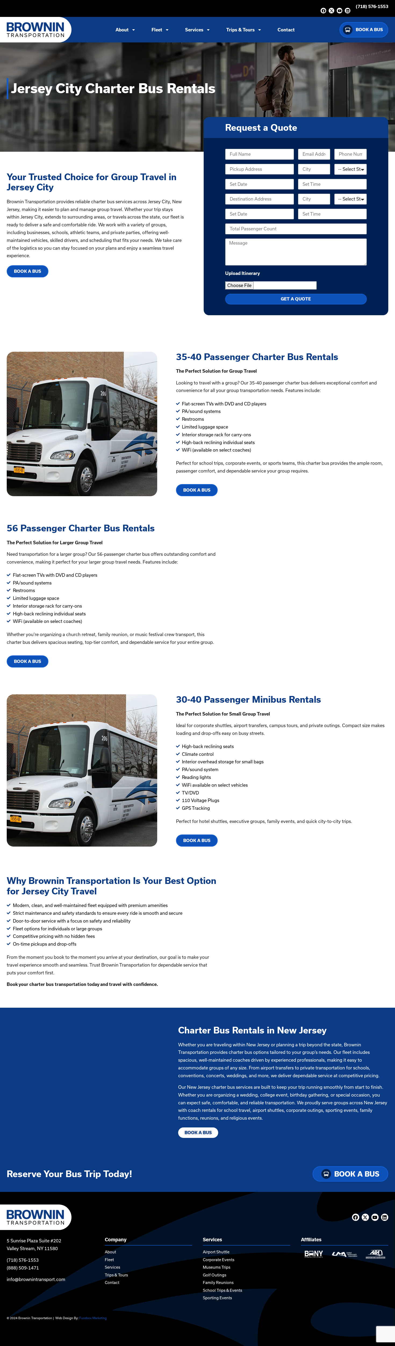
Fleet (157, 29)
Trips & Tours (240, 29)
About (122, 29)
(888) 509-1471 (23, 1267)
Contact (286, 29)
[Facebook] (323, 10)
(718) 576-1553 (372, 6)
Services (194, 29)
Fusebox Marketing (93, 1318)
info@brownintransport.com (36, 1279)
